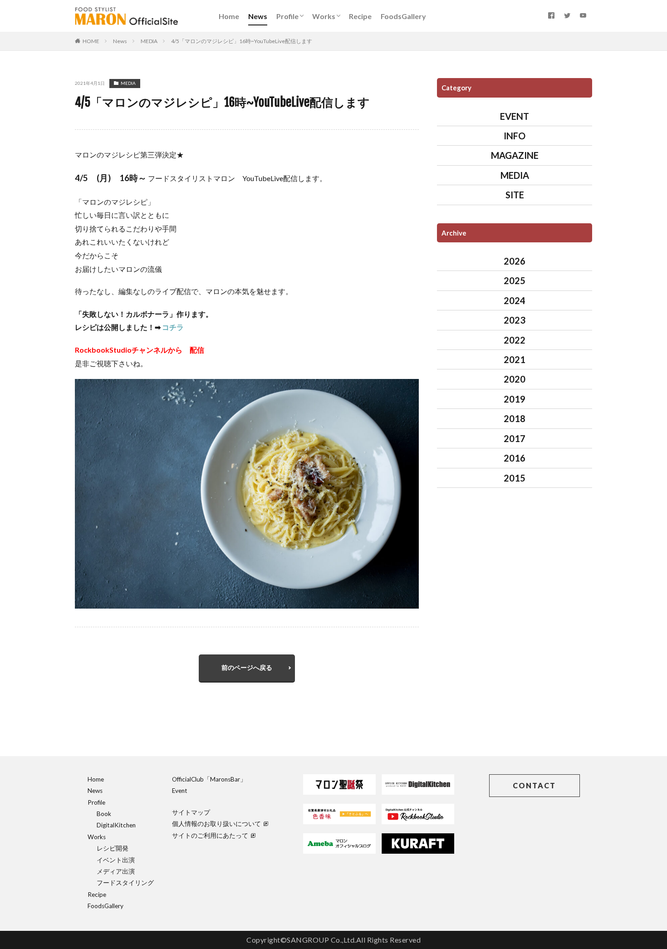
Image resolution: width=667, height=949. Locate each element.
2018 (514, 418)
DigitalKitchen (116, 825)
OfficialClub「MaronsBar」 (209, 779)
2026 (514, 261)
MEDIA (149, 41)
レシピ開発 (112, 848)
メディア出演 (116, 871)
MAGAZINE (515, 155)
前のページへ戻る (246, 667)
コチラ (173, 327)
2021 (514, 359)
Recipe (360, 16)
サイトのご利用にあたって (210, 835)
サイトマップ (191, 812)
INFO (514, 135)
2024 (514, 300)
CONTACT (534, 785)
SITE (514, 194)
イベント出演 (116, 860)
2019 (514, 398)
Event (179, 790)
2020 (514, 379)
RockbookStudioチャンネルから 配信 (139, 349)
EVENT (514, 116)
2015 (514, 477)
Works (323, 16)
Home (229, 16)
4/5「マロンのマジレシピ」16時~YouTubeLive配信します (241, 41)
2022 (514, 339)
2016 (514, 457)
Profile (287, 16)
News (257, 16)
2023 (514, 320)
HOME (91, 41)
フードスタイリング (125, 882)
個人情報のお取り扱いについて (216, 823)
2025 (514, 280)
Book (104, 813)
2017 (514, 438)
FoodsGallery (403, 16)
